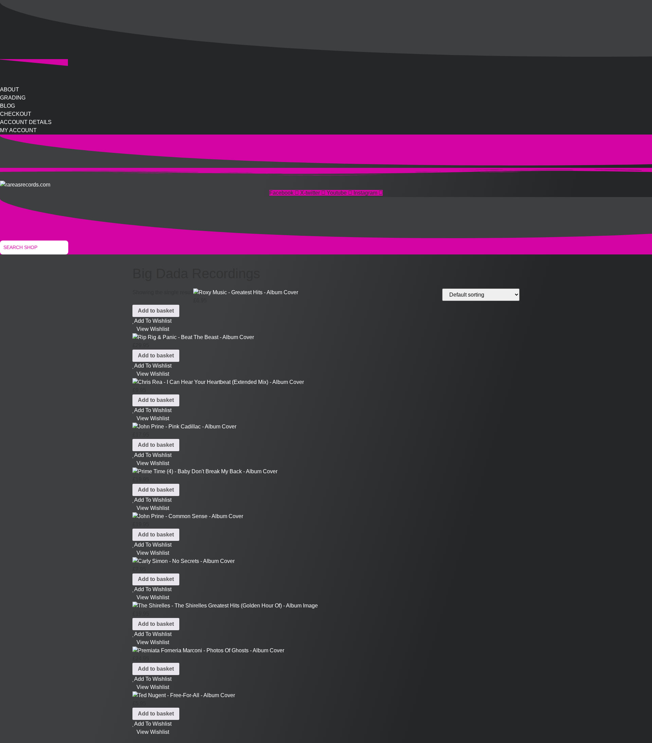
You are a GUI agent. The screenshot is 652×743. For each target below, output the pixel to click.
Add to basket (156, 311)
